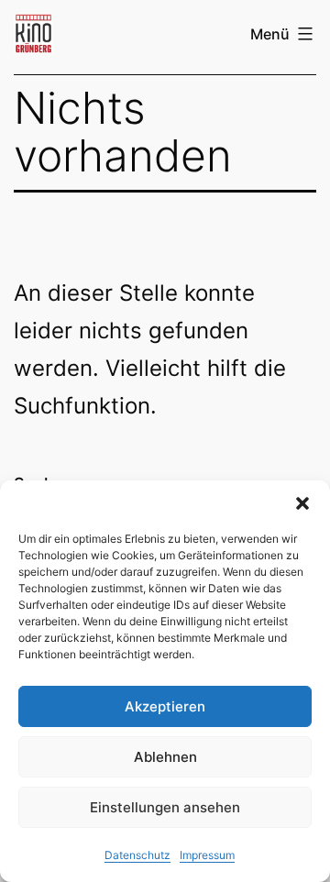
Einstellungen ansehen (165, 807)
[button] (302, 503)
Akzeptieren (165, 706)
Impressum (207, 855)
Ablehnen (165, 757)
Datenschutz (137, 855)
